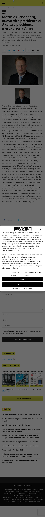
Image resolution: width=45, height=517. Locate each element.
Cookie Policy (16, 288)
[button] (40, 229)
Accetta (22, 279)
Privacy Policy (28, 288)
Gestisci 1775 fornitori (15, 274)
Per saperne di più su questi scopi (33, 274)
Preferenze (22, 285)
